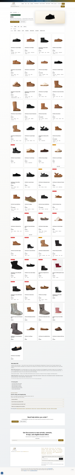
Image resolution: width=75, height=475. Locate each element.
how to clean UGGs (22, 376)
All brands (15, 12)
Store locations (23, 421)
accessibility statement (33, 470)
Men (18, 26)
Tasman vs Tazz (44, 375)
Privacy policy (43, 453)
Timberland (60, 449)
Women (15, 26)
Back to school (51, 448)
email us (25, 470)
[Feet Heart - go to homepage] (13, 3)
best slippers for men (59, 375)
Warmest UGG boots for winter (17, 387)
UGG (56, 448)
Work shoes (32, 30)
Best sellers (47, 448)
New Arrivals (36, 3)
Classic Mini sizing (21, 375)
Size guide (37, 30)
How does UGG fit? (14, 399)
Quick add (58, 166)
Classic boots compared (29, 375)
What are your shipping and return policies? (18, 406)
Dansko (50, 449)
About (54, 452)
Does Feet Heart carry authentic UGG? (17, 401)
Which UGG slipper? (43, 408)
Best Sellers (48, 3)
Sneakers (27, 30)
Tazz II (60, 369)
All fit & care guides (54, 408)
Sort (11, 28)
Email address (37, 438)
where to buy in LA (29, 376)
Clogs (23, 30)
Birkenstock (59, 448)
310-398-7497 (50, 468)
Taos (57, 449)
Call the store (15, 421)
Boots (15, 30)
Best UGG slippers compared (16, 386)
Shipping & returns (58, 452)
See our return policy (38, 378)
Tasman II (44, 369)
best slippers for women (51, 375)
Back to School (42, 3)
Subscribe (61, 440)
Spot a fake (48, 408)
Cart (63, 3)
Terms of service (49, 453)
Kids (21, 26)
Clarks (47, 449)
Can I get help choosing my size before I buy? (18, 404)
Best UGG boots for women (16, 384)
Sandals (19, 30)
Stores (52, 3)
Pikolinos (53, 449)
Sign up (61, 458)
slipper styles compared (37, 375)
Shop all (25, 26)
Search (55, 3)
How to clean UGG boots (16, 388)
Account (60, 3)
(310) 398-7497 (25, 419)
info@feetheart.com (26, 451)
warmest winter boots (14, 376)
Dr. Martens (43, 449)
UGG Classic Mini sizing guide (17, 383)
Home (11, 12)
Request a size (42, 30)
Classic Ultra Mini (33, 370)
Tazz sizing (38, 408)
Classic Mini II (17, 370)
